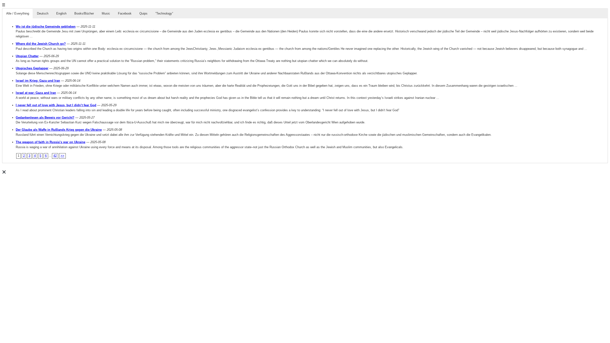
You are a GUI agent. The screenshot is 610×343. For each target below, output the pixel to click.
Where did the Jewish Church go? (41, 43)
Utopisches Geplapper (32, 68)
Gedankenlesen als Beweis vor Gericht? (45, 117)
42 (55, 155)
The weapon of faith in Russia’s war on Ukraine (50, 142)
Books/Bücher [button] (84, 13)
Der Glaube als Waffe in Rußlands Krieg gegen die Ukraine (59, 129)
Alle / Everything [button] (17, 13)
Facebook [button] (125, 13)
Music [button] (106, 13)
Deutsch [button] (42, 13)
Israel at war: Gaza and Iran (36, 93)
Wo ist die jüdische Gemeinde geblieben (46, 26)
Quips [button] (143, 13)
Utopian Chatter (27, 56)
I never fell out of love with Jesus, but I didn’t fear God (56, 105)
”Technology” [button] (164, 13)
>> (62, 155)
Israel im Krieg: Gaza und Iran (38, 80)
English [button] (61, 13)
